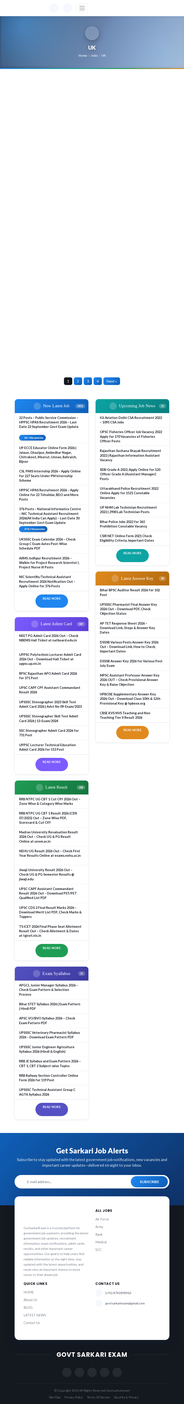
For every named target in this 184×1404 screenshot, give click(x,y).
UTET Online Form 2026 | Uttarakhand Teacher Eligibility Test (129, 307)
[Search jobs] (67, 8)
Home (83, 55)
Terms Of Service (98, 1397)
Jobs (94, 55)
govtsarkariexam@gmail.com (125, 1303)
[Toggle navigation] (82, 8)
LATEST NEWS (35, 1315)
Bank (99, 1234)
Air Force (102, 1219)
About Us (30, 1300)
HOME (29, 1292)
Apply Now (35, 168)
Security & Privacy (126, 1397)
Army (99, 1227)
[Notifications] (53, 8)
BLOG (28, 1307)
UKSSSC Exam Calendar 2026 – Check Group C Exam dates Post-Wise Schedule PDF (51, 109)
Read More (52, 598)
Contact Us (32, 1323)
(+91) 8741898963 (118, 1293)
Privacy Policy (73, 1397)
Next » (112, 381)
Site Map (54, 1397)
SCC (98, 1250)
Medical (101, 1242)
